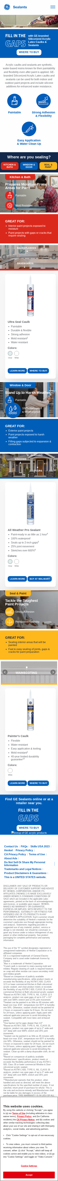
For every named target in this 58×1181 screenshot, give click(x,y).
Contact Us (11, 846)
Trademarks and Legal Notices (22, 869)
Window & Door (29, 165)
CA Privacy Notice (25, 1119)
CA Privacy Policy (15, 854)
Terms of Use (37, 854)
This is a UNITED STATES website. (25, 877)
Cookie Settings (29, 1166)
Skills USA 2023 (40, 846)
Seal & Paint (48, 165)
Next (53, 257)
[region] (29, 1139)
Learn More (17, 370)
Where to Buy (38, 370)
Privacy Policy (24, 850)
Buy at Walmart (40, 579)
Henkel (8, 850)
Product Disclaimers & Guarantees (25, 873)
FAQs (24, 846)
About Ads (10, 858)
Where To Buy (29, 52)
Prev (4, 257)
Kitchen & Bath (10, 165)
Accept (29, 1175)
